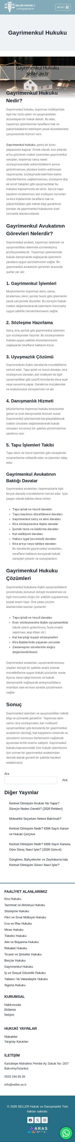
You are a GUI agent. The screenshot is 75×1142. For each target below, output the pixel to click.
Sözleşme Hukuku (16, 911)
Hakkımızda (12, 1005)
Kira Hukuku (12, 899)
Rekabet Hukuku (15, 948)
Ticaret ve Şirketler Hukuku (23, 954)
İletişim (9, 1015)
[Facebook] (30, 1120)
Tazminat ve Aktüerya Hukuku (24, 905)
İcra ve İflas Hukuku (18, 923)
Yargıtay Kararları (16, 1041)
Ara (6, 773)
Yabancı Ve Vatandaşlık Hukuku (26, 979)
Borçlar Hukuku (14, 960)
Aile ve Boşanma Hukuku (21, 942)
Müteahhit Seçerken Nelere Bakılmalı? (35, 818)
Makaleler (11, 1036)
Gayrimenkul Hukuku (18, 966)
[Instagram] (45, 1120)
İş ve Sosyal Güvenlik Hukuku (25, 973)
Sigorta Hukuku (14, 985)
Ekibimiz (10, 1009)
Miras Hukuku (13, 929)
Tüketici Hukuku (15, 936)
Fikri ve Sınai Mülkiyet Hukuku (25, 917)
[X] (37, 1120)
